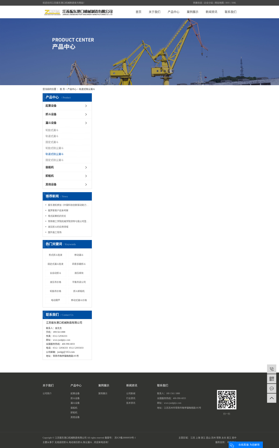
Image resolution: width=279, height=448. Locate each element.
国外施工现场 (54, 232)
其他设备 (51, 184)
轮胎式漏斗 (52, 130)
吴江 (229, 438)
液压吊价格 (55, 282)
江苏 (193, 438)
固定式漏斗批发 (55, 264)
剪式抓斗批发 (55, 255)
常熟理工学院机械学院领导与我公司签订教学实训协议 (68, 221)
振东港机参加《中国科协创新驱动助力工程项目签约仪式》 (68, 205)
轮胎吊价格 (55, 291)
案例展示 (192, 12)
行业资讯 (130, 398)
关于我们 (154, 12)
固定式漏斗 (52, 142)
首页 (138, 12)
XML (233, 3)
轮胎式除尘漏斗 (55, 148)
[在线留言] (271, 388)
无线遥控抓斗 (61, 442)
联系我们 (230, 12)
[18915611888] (271, 369)
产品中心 (173, 12)
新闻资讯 (211, 12)
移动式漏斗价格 (79, 300)
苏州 (213, 438)
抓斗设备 (51, 114)
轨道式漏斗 (52, 136)
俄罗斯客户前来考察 (57, 210)
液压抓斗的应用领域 (57, 227)
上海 (198, 438)
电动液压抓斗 (75, 442)
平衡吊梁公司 (79, 282)
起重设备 (51, 105)
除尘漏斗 (87, 442)
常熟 (218, 438)
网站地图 (219, 3)
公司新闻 (130, 393)
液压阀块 (78, 273)
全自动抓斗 (55, 273)
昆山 (208, 438)
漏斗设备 (51, 122)
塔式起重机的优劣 (56, 216)
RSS (228, 3)
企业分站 (208, 3)
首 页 (62, 89)
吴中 (234, 438)
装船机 (50, 167)
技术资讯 (130, 403)
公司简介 (47, 393)
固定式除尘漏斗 (55, 160)
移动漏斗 (78, 255)
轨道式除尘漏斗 (87, 89)
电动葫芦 (55, 300)
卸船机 (50, 175)
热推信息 (197, 3)
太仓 (224, 438)
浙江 (203, 438)
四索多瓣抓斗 (79, 264)
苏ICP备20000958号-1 (125, 438)
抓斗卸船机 (79, 291)
